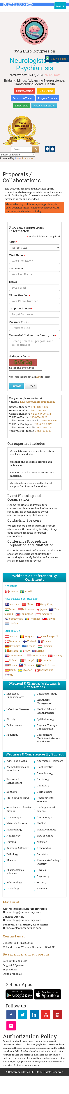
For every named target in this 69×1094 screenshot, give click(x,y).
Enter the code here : (22, 367)
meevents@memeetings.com (23, 928)
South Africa (48, 665)
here (38, 376)
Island (40, 650)
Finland (31, 641)
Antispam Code (19, 356)
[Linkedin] (34, 1015)
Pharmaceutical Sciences (15, 871)
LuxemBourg (16, 655)
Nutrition (42, 842)
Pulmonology (14, 882)
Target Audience (20, 308)
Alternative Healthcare (50, 760)
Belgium (29, 636)
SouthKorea (16, 618)
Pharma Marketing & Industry (49, 862)
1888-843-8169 (49, 420)
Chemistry (43, 785)
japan (44, 609)
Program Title (18, 322)
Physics (41, 870)
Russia (13, 665)
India (12, 609)
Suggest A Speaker (14, 965)
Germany (14, 646)
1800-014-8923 (39, 417)
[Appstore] (52, 148)
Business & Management (14, 781)
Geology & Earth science (46, 809)
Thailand (14, 623)
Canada (13, 591)
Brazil (28, 591)
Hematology (13, 817)
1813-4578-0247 (43, 424)
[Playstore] (47, 148)
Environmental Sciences (45, 799)
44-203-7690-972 (41, 413)
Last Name (16, 268)
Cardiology (43, 779)
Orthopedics (44, 848)
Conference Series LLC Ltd (23, 1072)
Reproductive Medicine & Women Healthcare (48, 738)
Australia (14, 604)
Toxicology (13, 888)
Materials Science (16, 823)
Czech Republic (50, 636)
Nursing (11, 842)
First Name (16, 255)
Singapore (46, 614)
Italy (27, 650)
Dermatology (44, 791)
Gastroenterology (47, 693)
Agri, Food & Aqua (16, 760)
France (47, 641)
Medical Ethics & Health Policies (46, 711)
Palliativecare (14, 725)
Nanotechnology (46, 829)
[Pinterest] (57, 1015)
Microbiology (14, 829)
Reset (31, 386)
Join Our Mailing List (15, 960)
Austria (13, 636)
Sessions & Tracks (23, 98)
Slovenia (29, 665)
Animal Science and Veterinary (17, 768)
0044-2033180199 (23, 942)
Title (12, 241)
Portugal (29, 660)
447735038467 (59, 59)
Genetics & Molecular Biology (18, 809)
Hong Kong (46, 604)
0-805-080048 (43, 430)
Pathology (12, 854)
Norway (57, 655)
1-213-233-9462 (39, 407)
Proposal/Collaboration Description (32, 335)
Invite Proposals (12, 973)
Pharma (11, 860)
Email (13, 281)
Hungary (47, 646)
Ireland (13, 650)
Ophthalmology (46, 719)
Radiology (12, 734)
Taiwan (51, 618)
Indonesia (28, 609)
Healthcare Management (44, 701)
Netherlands (38, 655)
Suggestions (10, 969)
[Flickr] (11, 1026)
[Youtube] (45, 1015)
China (29, 604)
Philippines (26, 614)
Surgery (41, 882)
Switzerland (46, 670)
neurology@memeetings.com (37, 401)
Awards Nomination (44, 105)
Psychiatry (43, 876)
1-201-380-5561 (39, 410)
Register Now (46, 90)
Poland (13, 660)
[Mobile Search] (35, 149)
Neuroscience (45, 835)
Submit (16, 386)
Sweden (27, 670)
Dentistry (11, 791)
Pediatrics (43, 854)
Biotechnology (45, 773)
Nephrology (13, 835)
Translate (27, 158)
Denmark (14, 641)
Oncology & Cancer (17, 848)
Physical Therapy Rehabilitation (47, 726)
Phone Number (19, 295)
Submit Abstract (24, 90)
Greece (31, 646)
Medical (41, 823)
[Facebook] (11, 1015)
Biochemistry (45, 767)
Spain (12, 670)
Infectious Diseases (17, 709)
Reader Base (21, 105)
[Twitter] (22, 1015)
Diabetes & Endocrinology (15, 695)
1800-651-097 (44, 427)
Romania (35, 618)
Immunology (44, 817)
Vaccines (42, 888)
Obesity (10, 719)
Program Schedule (47, 98)
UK (11, 674)
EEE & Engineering (17, 798)
